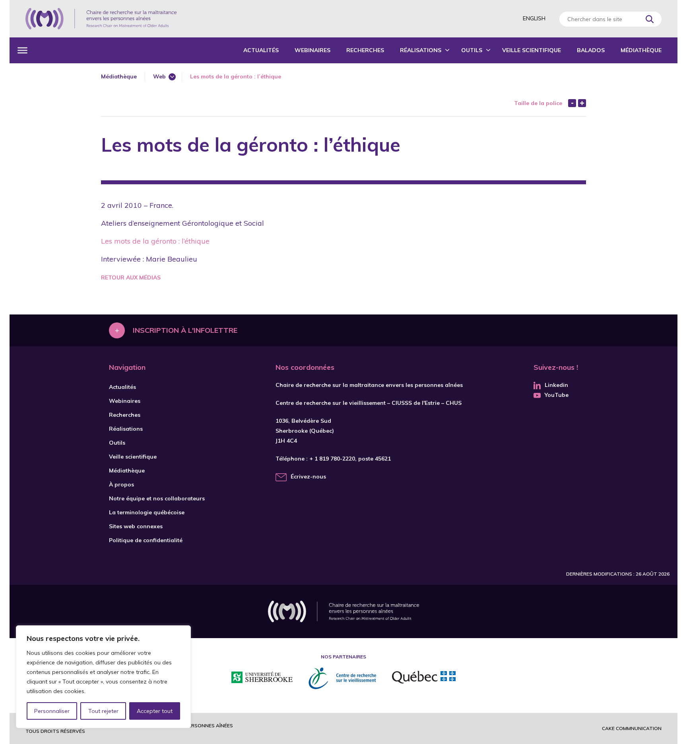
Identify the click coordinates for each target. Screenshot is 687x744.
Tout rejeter (103, 711)
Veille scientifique (531, 50)
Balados (591, 50)
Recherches (365, 50)
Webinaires (312, 50)
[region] (103, 676)
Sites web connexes (136, 526)
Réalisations (420, 50)
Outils (471, 50)
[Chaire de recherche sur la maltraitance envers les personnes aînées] (101, 18)
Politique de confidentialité (145, 540)
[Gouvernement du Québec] (424, 678)
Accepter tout (155, 711)
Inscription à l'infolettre (185, 330)
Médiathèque (641, 50)
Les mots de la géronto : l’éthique (155, 241)
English (534, 18)
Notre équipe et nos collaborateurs (157, 498)
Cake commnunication (632, 728)
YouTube (557, 394)
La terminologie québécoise (146, 512)
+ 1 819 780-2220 (332, 458)
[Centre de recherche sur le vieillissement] (342, 678)
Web (159, 76)
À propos (121, 484)
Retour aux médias (131, 277)
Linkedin (556, 385)
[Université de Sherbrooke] (262, 678)
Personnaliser (52, 711)
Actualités (261, 50)
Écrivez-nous (308, 476)
